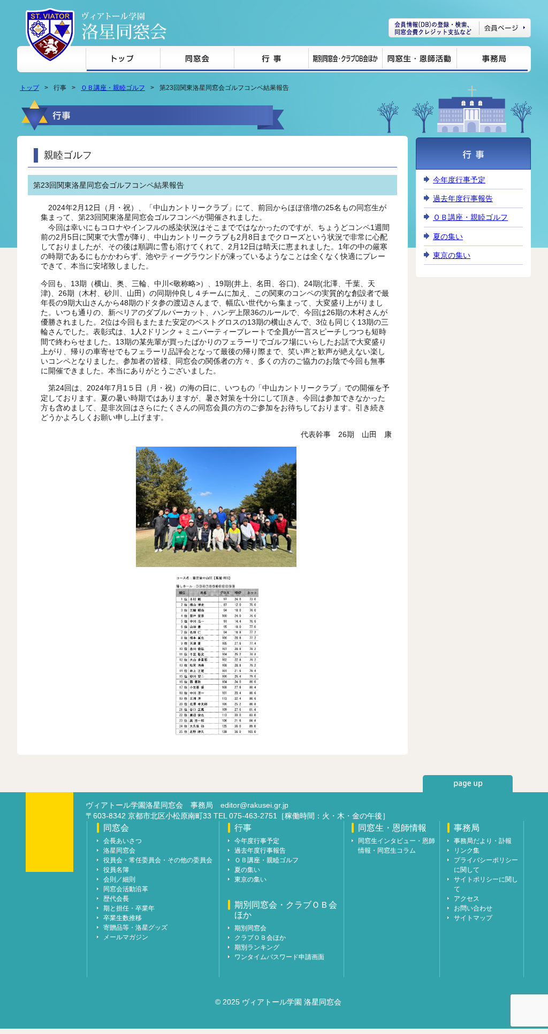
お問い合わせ (473, 908)
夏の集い (448, 236)
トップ (123, 60)
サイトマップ (473, 918)
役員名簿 (116, 870)
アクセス (467, 898)
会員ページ (460, 27)
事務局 (492, 60)
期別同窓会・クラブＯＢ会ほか (345, 60)
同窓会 (197, 60)
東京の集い (451, 255)
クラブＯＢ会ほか (260, 937)
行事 (271, 60)
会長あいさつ (122, 841)
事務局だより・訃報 (483, 841)
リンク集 (467, 850)
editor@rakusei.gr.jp (254, 805)
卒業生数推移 (122, 918)
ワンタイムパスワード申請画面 (279, 957)
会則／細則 (119, 879)
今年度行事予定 (459, 179)
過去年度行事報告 (463, 198)
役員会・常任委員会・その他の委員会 (157, 860)
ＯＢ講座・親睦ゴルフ (113, 87)
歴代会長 (116, 898)
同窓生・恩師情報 (419, 60)
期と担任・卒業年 (129, 908)
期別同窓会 (250, 928)
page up (468, 783)
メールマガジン (125, 937)
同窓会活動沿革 (125, 889)
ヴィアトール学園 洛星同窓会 (124, 26)
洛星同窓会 (119, 850)
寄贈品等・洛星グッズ (135, 927)
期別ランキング (256, 947)
